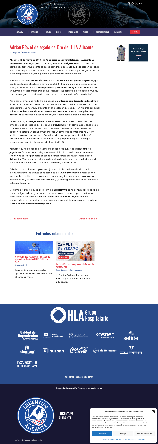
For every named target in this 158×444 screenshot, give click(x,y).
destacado (65, 270)
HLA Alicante (34, 32)
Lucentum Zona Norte (102, 32)
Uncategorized (15, 53)
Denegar (123, 433)
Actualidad (20, 32)
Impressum (141, 439)
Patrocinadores (73, 32)
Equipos (58, 32)
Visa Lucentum (118, 32)
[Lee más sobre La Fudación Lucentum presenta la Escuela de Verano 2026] (75, 250)
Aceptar (102, 433)
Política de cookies (108, 439)
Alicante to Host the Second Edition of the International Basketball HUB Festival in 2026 (32, 259)
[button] (153, 411)
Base (58, 270)
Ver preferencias (144, 433)
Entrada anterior (19, 219)
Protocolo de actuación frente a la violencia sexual (79, 388)
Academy (85, 32)
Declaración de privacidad (126, 439)
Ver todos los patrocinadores (79, 376)
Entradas (48, 32)
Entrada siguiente (89, 219)
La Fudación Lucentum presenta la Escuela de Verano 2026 (75, 265)
